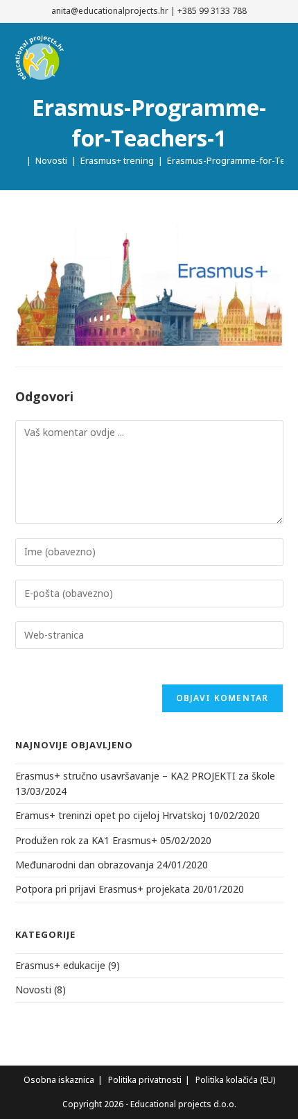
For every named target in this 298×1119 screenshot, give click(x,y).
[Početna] (18, 160)
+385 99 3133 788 (212, 11)
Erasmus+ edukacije (60, 965)
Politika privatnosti (145, 1080)
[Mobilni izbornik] (279, 59)
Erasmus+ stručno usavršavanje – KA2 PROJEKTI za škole (145, 775)
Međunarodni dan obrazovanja (84, 864)
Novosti (33, 989)
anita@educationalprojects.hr (109, 11)
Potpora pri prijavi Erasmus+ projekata (102, 888)
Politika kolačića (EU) (235, 1080)
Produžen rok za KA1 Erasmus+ (86, 840)
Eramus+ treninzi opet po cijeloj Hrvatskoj (110, 815)
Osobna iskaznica (59, 1080)
